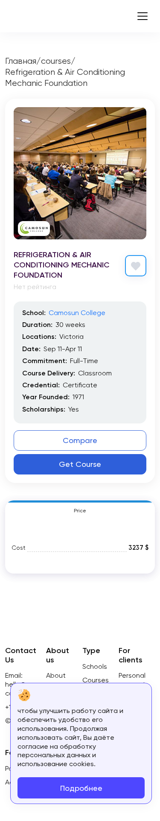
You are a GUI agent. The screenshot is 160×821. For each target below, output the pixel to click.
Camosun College (77, 313)
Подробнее (81, 788)
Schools (94, 666)
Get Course (80, 464)
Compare (80, 440)
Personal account (132, 679)
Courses (95, 680)
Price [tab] (80, 511)
